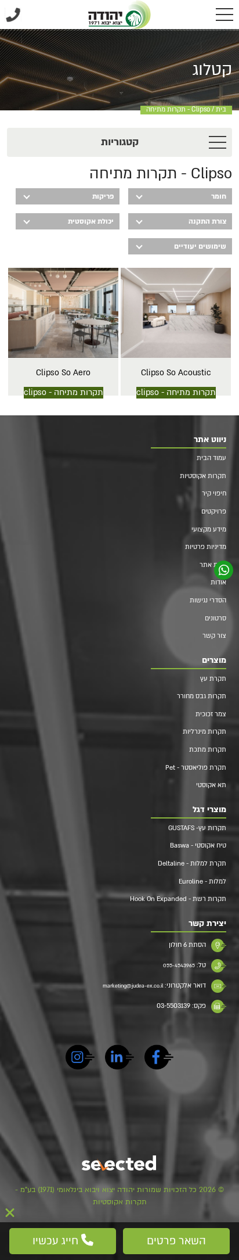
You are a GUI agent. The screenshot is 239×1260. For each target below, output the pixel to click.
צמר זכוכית (210, 714)
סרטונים (215, 618)
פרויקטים (213, 511)
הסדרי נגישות (208, 600)
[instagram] (80, 1059)
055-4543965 (179, 965)
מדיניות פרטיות (205, 547)
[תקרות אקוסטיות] (119, 14)
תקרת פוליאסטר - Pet (195, 767)
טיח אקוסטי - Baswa (198, 845)
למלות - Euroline (202, 881)
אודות (218, 582)
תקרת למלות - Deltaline (192, 863)
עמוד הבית (211, 458)
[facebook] (158, 1059)
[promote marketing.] (120, 1164)
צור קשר (214, 635)
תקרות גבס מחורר (201, 696)
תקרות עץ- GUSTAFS (197, 828)
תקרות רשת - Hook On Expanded (178, 899)
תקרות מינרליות (204, 731)
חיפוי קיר (214, 493)
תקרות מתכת (207, 749)
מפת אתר (213, 565)
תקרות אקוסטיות (203, 476)
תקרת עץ (213, 678)
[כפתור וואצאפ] (224, 570)
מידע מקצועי (208, 529)
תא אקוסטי (211, 785)
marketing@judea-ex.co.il (133, 985)
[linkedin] (119, 1059)
